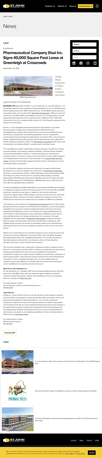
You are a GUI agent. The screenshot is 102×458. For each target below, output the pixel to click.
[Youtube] (95, 63)
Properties (49, 6)
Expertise (61, 6)
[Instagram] (88, 63)
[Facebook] (81, 63)
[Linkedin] (74, 63)
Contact (73, 440)
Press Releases (8, 48)
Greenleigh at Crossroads (40, 113)
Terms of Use (81, 454)
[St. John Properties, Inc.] (6, 6)
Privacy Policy (69, 454)
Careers (89, 440)
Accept (91, 452)
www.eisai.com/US (21, 314)
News (10, 17)
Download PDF (10, 333)
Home (5, 17)
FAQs (97, 440)
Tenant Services (84, 6)
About (72, 6)
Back (6, 43)
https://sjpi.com (26, 278)
